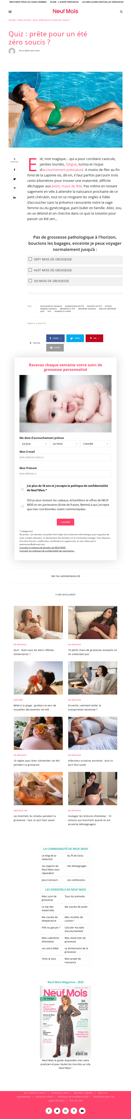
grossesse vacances (87, 309)
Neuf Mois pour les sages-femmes (28, 2)
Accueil (12, 19)
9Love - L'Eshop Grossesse (64, 2)
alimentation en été (74, 306)
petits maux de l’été (67, 186)
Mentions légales (83, 1092)
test (49, 311)
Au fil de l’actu (75, 855)
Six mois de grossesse (51, 281)
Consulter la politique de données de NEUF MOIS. (42, 547)
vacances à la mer (62, 311)
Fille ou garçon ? (51, 927)
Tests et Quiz (24, 19)
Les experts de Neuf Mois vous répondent (51, 869)
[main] (65, 554)
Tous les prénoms (75, 896)
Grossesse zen (20, 810)
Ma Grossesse (20, 644)
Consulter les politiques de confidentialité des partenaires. (47, 550)
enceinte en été (94, 306)
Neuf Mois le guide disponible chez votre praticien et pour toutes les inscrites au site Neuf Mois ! (65, 1064)
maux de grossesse (107, 309)
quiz (42, 311)
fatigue (71, 164)
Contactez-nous (60, 1092)
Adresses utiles (44, 1096)
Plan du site (76, 1100)
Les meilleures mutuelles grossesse (102, 2)
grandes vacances (48, 309)
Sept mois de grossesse (53, 259)
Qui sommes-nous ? (35, 1092)
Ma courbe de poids (76, 906)
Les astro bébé (50, 948)
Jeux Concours (50, 880)
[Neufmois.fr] (65, 11)
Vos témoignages (76, 866)
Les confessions (76, 880)
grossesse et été (67, 309)
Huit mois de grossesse (53, 270)
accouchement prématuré (62, 169)
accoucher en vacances (51, 306)
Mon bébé (18, 700)
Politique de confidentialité (73, 1096)
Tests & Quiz (49, 958)
